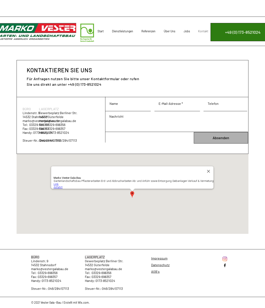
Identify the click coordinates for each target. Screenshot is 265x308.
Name (114, 103)
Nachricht (116, 116)
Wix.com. (84, 302)
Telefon (213, 103)
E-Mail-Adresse (170, 103)
